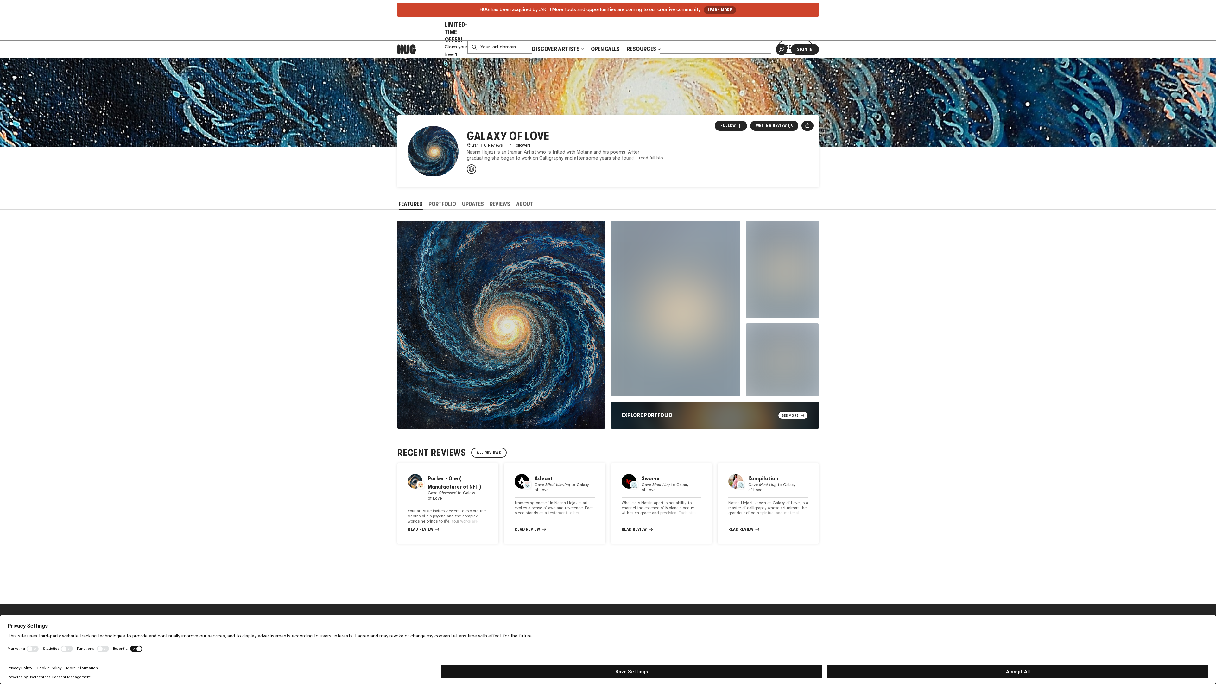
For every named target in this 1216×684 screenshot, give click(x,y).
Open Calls (605, 49)
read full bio (651, 158)
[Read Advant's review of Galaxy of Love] (554, 503)
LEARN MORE (720, 10)
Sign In (805, 49)
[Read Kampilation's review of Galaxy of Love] (768, 503)
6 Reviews (493, 145)
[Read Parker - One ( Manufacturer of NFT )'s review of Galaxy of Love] (447, 503)
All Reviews (489, 452)
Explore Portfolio (647, 415)
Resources (642, 49)
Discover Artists (556, 49)
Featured (411, 204)
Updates (473, 204)
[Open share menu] (807, 126)
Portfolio (442, 204)
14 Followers (519, 145)
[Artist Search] (781, 49)
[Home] (406, 49)
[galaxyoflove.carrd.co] (471, 169)
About (524, 204)
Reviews (500, 204)
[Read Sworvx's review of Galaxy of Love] (661, 503)
